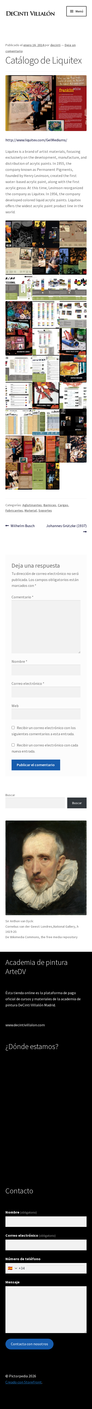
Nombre (19, 661)
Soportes (45, 510)
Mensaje (12, 1282)
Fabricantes (14, 510)
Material (31, 510)
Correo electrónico (28, 683)
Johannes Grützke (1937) (66, 525)
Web (15, 705)
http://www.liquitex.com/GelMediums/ (36, 140)
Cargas (63, 505)
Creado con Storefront (23, 1382)
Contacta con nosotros (29, 1344)
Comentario (22, 597)
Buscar (10, 795)
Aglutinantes (32, 505)
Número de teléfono (23, 1258)
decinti (55, 45)
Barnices (49, 505)
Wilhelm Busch (22, 525)
